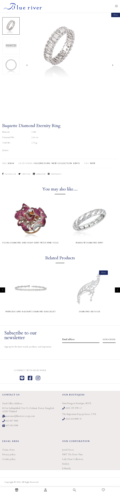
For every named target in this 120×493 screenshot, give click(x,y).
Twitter (26, 174)
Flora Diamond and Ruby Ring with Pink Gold (30, 243)
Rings (76, 163)
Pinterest (56, 174)
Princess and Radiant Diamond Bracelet (30, 311)
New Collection (62, 163)
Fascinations (42, 163)
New (92, 163)
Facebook (10, 174)
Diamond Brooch (89, 311)
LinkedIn (41, 174)
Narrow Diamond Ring (89, 243)
